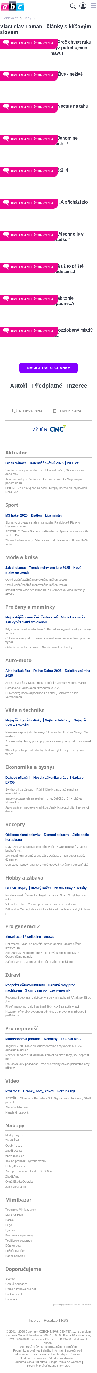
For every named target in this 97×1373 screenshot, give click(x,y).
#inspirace (13, 937)
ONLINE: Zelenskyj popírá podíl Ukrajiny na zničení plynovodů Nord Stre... (46, 489)
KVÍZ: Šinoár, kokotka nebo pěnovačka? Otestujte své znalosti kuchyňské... (46, 848)
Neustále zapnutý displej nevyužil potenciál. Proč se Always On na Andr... (46, 734)
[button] (92, 6)
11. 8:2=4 (59, 170)
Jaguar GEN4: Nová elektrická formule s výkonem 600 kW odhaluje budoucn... (43, 1047)
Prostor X (13, 1091)
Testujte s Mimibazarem (20, 1209)
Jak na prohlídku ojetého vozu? (25, 1161)
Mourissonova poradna (23, 1039)
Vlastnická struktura (62, 1358)
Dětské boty (13, 1245)
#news (49, 937)
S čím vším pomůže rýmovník (47, 990)
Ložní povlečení (15, 1250)
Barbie (9, 1219)
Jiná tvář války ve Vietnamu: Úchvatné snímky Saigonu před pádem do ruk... (44, 481)
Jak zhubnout (16, 568)
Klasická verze (30, 411)
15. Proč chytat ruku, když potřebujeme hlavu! (71, 48)
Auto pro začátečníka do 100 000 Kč (29, 1171)
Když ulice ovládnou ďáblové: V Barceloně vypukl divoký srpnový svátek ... (48, 631)
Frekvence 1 (13, 1294)
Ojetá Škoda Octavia (19, 1181)
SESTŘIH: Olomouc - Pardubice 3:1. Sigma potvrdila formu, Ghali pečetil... (48, 1100)
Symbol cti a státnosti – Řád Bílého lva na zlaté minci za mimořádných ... (41, 791)
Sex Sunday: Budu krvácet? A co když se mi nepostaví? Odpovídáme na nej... (42, 954)
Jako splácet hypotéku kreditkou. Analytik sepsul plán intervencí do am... (47, 809)
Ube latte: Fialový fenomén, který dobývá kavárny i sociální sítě (46, 864)
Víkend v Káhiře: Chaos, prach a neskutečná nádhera (40, 904)
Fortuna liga (66, 1091)
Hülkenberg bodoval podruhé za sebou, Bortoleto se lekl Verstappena (41, 694)
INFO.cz (73, 463)
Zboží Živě (12, 1140)
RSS (64, 1321)
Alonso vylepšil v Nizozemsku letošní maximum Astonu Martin (45, 682)
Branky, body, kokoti (39, 1091)
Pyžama (10, 1230)
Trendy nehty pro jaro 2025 (50, 568)
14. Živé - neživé (66, 74)
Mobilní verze (70, 411)
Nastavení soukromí (33, 1358)
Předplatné (47, 385)
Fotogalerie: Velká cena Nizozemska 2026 (32, 687)
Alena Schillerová (16, 1107)
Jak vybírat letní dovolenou (26, 622)
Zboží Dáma (13, 1150)
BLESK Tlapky (16, 888)
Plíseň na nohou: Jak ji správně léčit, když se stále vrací (42, 1006)
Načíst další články (48, 368)
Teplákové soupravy (18, 1240)
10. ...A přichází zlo (69, 202)
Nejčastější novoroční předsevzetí (31, 617)
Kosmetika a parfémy (19, 1235)
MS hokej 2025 (17, 515)
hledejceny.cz (14, 1135)
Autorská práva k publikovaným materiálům (48, 1346)
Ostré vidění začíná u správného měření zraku (36, 579)
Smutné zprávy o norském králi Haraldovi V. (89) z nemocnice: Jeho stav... (46, 472)
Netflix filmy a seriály (70, 888)
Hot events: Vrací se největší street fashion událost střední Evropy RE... (43, 945)
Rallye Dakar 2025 (48, 671)
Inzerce (77, 385)
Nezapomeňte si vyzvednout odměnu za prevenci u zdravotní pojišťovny (45, 1013)
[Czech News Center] (58, 428)
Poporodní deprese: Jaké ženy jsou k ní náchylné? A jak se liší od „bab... (48, 999)
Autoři (18, 385)
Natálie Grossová (16, 1112)
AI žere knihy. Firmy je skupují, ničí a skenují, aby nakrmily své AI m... (48, 743)
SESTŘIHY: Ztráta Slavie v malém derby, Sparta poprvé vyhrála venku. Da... (46, 533)
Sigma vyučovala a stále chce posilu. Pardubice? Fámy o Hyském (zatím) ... (42, 524)
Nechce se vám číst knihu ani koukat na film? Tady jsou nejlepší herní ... (47, 1056)
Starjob (10, 1278)
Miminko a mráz (73, 617)
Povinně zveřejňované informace (48, 1365)
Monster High (14, 1214)
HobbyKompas (15, 1166)
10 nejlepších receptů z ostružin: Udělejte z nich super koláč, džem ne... (45, 857)
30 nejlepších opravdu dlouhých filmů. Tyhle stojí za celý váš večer (44, 752)
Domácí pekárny (57, 835)
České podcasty (16, 1283)
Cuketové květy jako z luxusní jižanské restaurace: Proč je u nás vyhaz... (48, 640)
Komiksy (51, 1039)
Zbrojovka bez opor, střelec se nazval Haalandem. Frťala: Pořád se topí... (47, 542)
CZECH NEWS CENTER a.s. (58, 1331)
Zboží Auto (12, 1176)
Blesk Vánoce (16, 463)
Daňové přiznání (18, 777)
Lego (8, 1225)
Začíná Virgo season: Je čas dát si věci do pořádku (39, 961)
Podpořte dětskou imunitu (25, 985)
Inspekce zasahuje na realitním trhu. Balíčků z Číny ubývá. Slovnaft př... (43, 800)
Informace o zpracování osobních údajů (41, 1354)
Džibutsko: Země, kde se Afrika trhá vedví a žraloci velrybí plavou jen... (48, 911)
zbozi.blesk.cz (14, 1155)
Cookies (75, 1354)
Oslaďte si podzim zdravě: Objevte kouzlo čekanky (38, 647)
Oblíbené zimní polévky (23, 835)
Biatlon (37, 515)
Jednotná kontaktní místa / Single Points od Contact (47, 1362)
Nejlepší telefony (58, 720)
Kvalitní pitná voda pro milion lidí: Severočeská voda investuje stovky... (45, 591)
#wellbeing (33, 937)
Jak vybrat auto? (16, 1186)
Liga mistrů (53, 515)
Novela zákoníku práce (51, 777)
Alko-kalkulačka (18, 671)
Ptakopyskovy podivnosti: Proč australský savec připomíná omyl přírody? (47, 1065)
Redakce (51, 1321)
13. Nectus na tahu (69, 106)
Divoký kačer (41, 888)
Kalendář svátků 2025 (47, 463)
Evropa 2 (11, 1299)
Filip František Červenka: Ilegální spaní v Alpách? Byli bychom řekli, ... (45, 897)
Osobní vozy (13, 1145)
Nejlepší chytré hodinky (23, 720)
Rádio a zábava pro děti (20, 1289)
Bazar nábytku (15, 1255)
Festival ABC (71, 1039)
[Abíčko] (12, 10)
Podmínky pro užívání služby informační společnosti (47, 1350)
